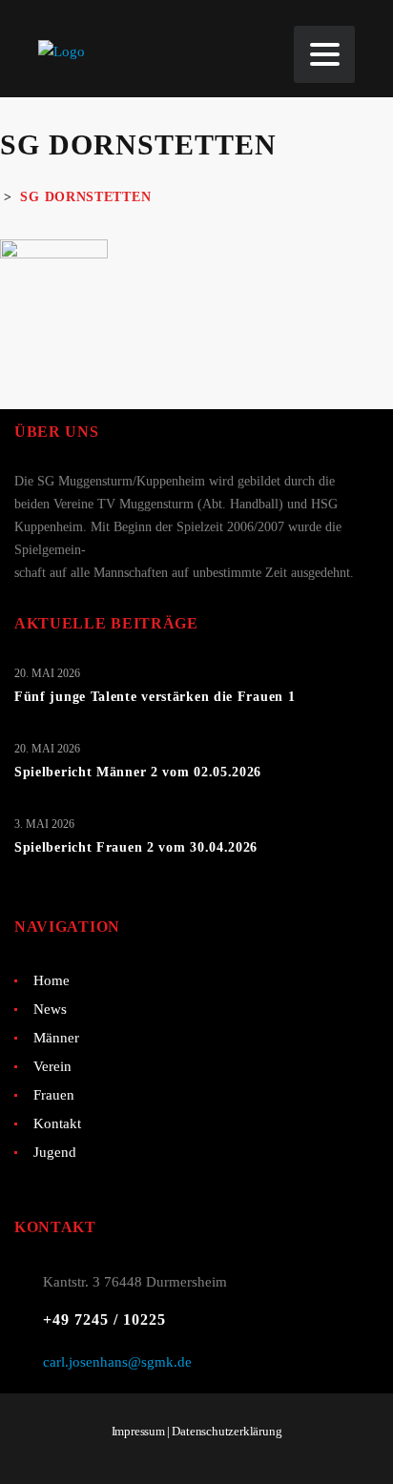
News (50, 1009)
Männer (56, 1037)
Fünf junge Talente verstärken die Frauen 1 (154, 697)
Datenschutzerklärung (226, 1431)
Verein (52, 1066)
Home (51, 980)
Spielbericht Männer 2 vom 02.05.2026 (137, 772)
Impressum (138, 1431)
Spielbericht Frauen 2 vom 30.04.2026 (136, 847)
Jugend (54, 1152)
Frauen (53, 1095)
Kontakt (57, 1123)
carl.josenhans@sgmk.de (117, 1362)
